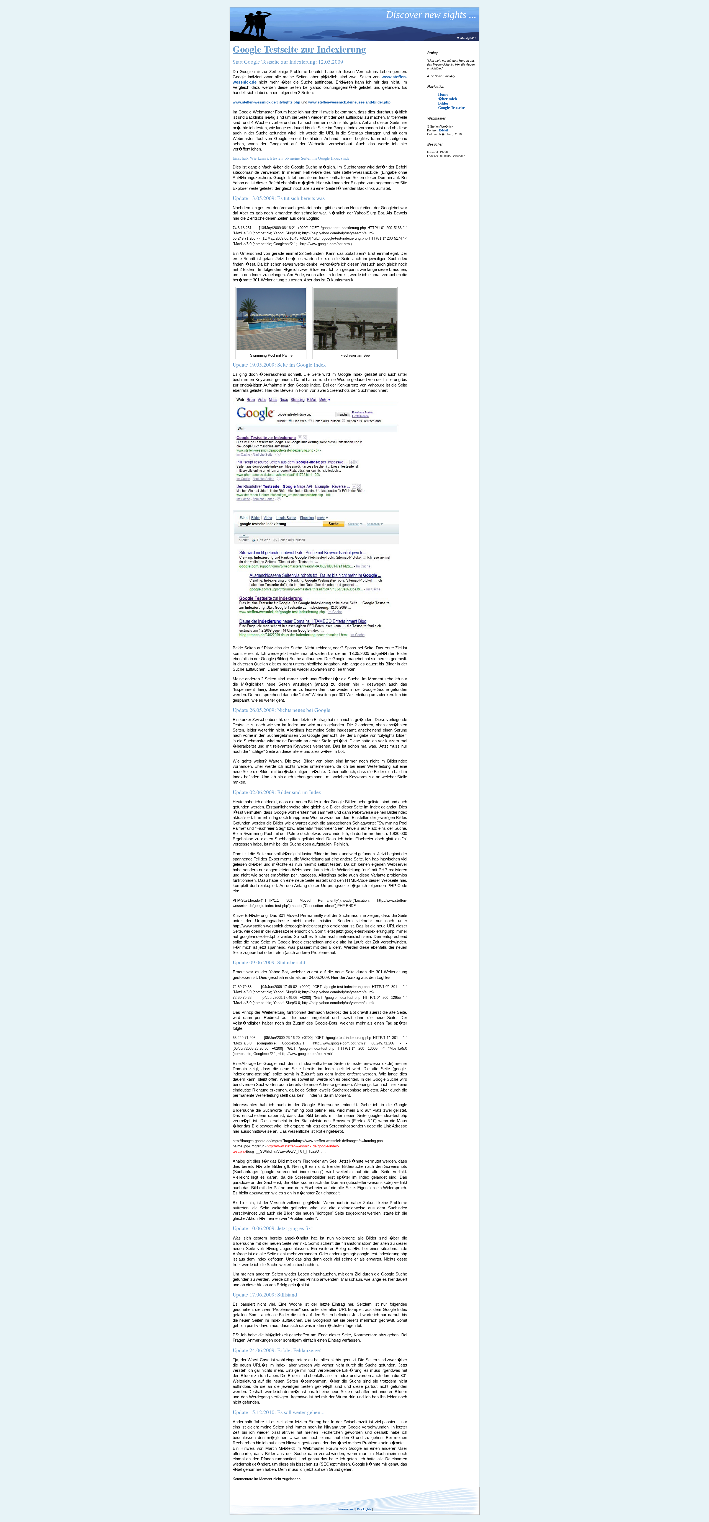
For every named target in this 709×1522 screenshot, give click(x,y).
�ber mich (447, 99)
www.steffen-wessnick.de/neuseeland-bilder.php (349, 102)
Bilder (443, 103)
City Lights (364, 1509)
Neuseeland (346, 1509)
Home (443, 94)
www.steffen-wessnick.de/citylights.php (266, 102)
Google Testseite (451, 107)
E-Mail (443, 130)
